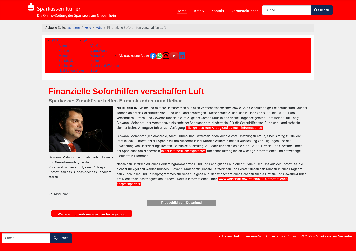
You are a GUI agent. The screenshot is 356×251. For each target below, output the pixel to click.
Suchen (323, 10)
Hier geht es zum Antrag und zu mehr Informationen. (225, 128)
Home (182, 11)
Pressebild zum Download (181, 203)
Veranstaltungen (245, 11)
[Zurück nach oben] (349, 243)
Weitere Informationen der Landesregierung (91, 214)
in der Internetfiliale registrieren (183, 151)
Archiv (199, 11)
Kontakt (217, 11)
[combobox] (286, 10)
